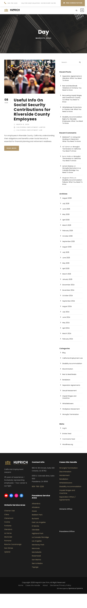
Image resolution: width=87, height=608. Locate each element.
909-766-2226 (12, 3)
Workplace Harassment (71, 409)
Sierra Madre (37, 563)
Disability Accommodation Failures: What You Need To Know (72, 182)
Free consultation (74, 3)
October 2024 (67, 295)
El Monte (35, 526)
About (45, 585)
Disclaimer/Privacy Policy (60, 585)
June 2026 (66, 209)
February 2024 (67, 339)
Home (20, 585)
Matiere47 (66, 137)
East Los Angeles (39, 522)
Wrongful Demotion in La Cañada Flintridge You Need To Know (71, 170)
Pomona (7, 540)
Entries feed (66, 434)
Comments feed (68, 439)
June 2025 (66, 258)
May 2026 (65, 214)
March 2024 (66, 333)
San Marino (36, 559)
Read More (12, 148)
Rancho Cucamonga (12, 544)
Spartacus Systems (75, 588)
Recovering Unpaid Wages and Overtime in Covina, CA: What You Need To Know (72, 98)
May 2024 (66, 323)
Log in (64, 428)
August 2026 (67, 198)
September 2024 (68, 301)
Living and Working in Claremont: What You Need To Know (71, 139)
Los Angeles (37, 541)
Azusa (34, 511)
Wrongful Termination (70, 414)
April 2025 (65, 268)
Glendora (8, 529)
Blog (63, 353)
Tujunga (35, 567)
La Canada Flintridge (40, 537)
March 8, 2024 (22, 124)
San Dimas (8, 548)
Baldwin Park (37, 515)
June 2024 (66, 317)
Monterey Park (38, 544)
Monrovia (36, 548)
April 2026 (65, 220)
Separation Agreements (71, 385)
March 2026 (66, 225)
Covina (7, 522)
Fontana (7, 525)
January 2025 (67, 279)
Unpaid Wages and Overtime (69, 397)
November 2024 (68, 290)
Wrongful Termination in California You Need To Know (71, 149)
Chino (6, 514)
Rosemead (36, 556)
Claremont (8, 518)
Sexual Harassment (69, 391)
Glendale (35, 529)
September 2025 (68, 241)
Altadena (35, 507)
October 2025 (67, 236)
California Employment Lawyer (30, 127)
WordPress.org (67, 444)
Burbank (35, 518)
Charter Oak (9, 510)
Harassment (64, 475)
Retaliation (66, 380)
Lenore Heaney (67, 166)
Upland (7, 552)
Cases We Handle (32, 585)
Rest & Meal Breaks (69, 374)
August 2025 (67, 247)
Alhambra (36, 503)
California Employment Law (29, 130)
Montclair (8, 537)
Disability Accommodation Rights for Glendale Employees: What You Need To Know (72, 120)
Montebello (36, 552)
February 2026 (67, 231)
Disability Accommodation (72, 363)
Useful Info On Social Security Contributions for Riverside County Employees (32, 109)
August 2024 (67, 306)
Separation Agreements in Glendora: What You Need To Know (72, 78)
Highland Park (37, 533)
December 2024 (68, 285)
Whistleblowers (67, 403)
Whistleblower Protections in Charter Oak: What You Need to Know (72, 109)
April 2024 (66, 328)
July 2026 (65, 203)
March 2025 (66, 274)
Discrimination (67, 369)
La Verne (8, 533)
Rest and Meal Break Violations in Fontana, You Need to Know (71, 88)
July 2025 (65, 252)
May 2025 (65, 263)
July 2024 (65, 312)
